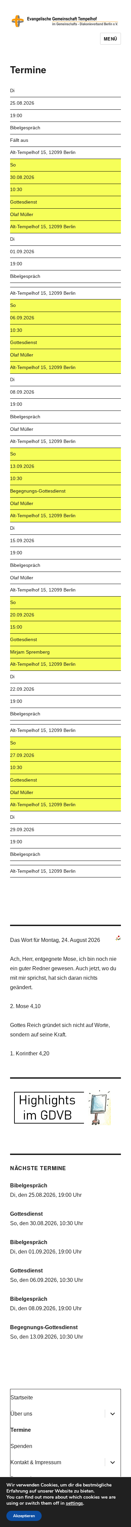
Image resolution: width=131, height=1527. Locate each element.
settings (74, 1503)
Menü (110, 38)
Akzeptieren (24, 1516)
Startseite (21, 1397)
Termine (20, 1430)
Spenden (21, 1446)
